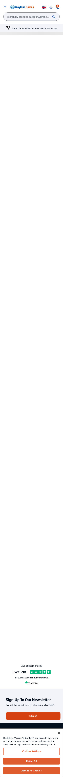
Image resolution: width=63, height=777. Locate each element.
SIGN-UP (33, 716)
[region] (31, 752)
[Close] (59, 733)
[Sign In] (51, 7)
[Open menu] (5, 7)
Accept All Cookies (31, 770)
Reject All (31, 761)
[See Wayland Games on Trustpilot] (40, 672)
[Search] (54, 16)
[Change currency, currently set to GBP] (44, 7)
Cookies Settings (31, 751)
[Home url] (22, 7)
